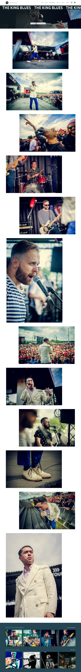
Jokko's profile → (72, 649)
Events (63, 2)
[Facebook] (75, 2)
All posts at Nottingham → (71, 627)
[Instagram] (71, 2)
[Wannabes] (7, 2)
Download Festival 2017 (41, 23)
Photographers (52, 2)
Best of (58, 2)
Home (42, 2)
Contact (67, 2)
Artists (46, 2)
